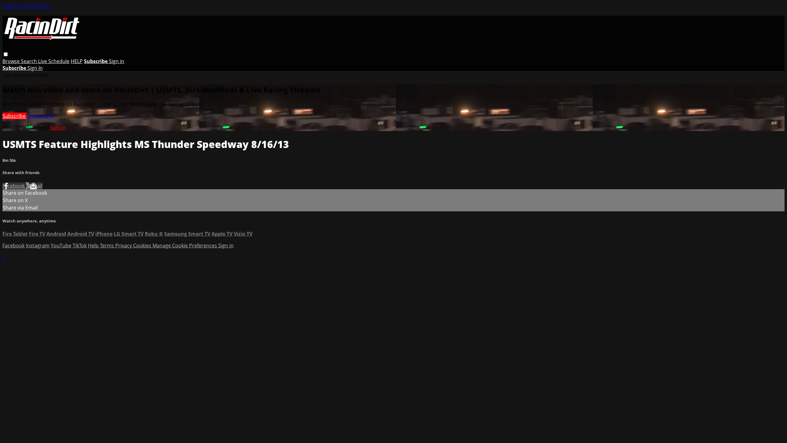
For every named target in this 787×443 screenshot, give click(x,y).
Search (29, 61)
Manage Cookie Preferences (185, 245)
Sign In (35, 68)
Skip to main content (26, 5)
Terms (107, 245)
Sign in (116, 61)
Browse (11, 61)
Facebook (14, 185)
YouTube (61, 245)
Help (94, 245)
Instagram (37, 245)
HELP (77, 61)
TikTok (80, 245)
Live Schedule (53, 61)
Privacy (124, 245)
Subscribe (14, 116)
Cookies (142, 245)
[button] (6, 54)
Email (36, 185)
